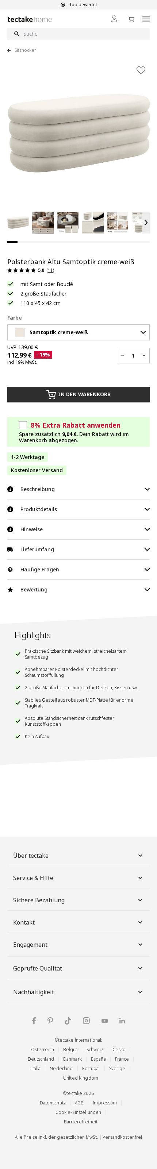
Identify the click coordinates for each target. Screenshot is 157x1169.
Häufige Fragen (39, 569)
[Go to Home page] (29, 19)
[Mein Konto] (114, 18)
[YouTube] (105, 1021)
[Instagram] (86, 1020)
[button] (18, 223)
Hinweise (31, 529)
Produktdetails (38, 509)
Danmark (72, 1059)
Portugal (91, 1068)
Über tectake (31, 856)
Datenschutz (53, 1103)
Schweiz (95, 1049)
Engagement (30, 945)
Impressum (105, 1103)
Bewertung (33, 589)
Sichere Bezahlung (39, 900)
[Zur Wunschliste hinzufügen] (141, 70)
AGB (79, 1103)
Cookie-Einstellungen (78, 1112)
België (70, 1049)
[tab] (12, 242)
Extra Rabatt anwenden (75, 425)
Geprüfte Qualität (37, 968)
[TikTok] (68, 1021)
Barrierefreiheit (80, 1122)
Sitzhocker (25, 50)
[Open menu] (146, 18)
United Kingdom (80, 1078)
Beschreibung (37, 489)
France (122, 1059)
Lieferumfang (37, 549)
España (98, 1059)
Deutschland (41, 1059)
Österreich (42, 1049)
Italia (36, 1068)
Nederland (61, 1068)
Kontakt (24, 922)
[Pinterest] (50, 1021)
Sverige (117, 1068)
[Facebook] (34, 1020)
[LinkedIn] (122, 1020)
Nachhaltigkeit (33, 992)
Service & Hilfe (33, 878)
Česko (119, 1049)
